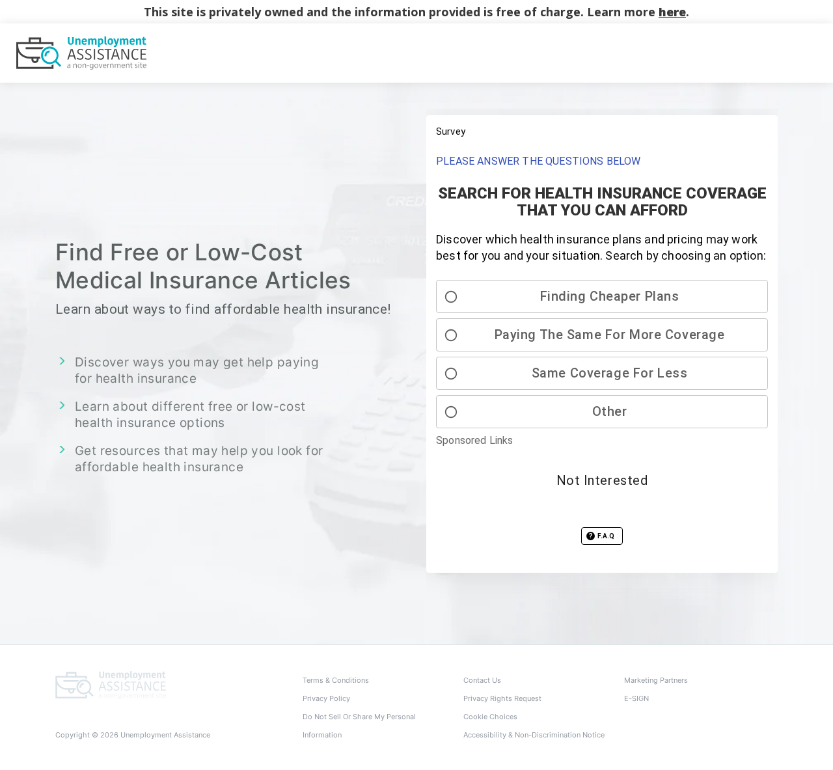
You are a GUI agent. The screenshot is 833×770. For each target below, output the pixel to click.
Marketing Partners (656, 680)
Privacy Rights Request (502, 698)
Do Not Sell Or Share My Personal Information (359, 725)
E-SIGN (636, 698)
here (672, 12)
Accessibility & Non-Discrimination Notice (534, 734)
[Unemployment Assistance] (110, 684)
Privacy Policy (326, 698)
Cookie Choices (490, 716)
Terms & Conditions (336, 680)
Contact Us (482, 680)
